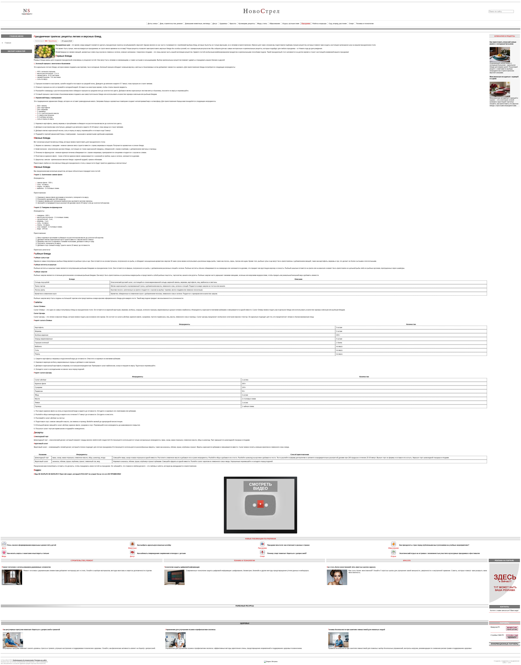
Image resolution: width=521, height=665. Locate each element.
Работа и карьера (319, 24)
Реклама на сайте (40, 660)
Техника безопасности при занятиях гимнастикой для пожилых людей (356, 630)
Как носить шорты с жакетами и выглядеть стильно (28, 553)
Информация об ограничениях (23, 660)
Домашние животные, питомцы (197, 24)
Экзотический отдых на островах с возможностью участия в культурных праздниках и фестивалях (439, 553)
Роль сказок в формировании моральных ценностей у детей (31, 545)
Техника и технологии (365, 24)
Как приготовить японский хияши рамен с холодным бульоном (503, 43)
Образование (274, 24)
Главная (8, 43)
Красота (233, 24)
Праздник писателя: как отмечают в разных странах (288, 545)
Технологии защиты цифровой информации (181, 567)
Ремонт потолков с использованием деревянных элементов (26, 567)
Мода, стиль (262, 24)
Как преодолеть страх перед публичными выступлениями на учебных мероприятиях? (434, 545)
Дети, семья (153, 24)
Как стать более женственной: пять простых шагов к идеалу (351, 567)
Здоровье (223, 24)
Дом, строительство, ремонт (171, 24)
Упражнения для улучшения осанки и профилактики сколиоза (190, 630)
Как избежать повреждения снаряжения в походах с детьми (161, 553)
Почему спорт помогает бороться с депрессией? (287, 553)
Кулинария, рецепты (247, 24)
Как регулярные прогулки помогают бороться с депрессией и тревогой (31, 630)
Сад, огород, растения (338, 24)
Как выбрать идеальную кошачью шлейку (154, 545)
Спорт (351, 24)
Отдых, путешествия (290, 24)
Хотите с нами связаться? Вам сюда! (504, 610)
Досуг (214, 24)
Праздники (305, 24)
